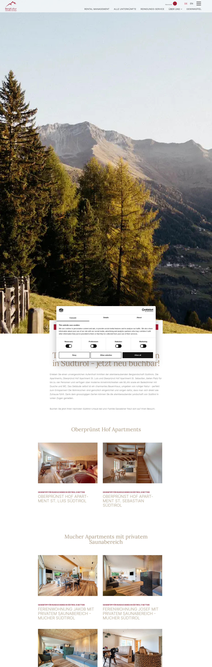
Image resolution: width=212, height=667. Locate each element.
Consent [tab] (73, 318)
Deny (74, 355)
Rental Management (96, 9)
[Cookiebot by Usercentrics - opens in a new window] (143, 310)
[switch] (93, 346)
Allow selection (106, 355)
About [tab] (139, 317)
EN (191, 3)
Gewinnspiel (193, 9)
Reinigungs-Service (152, 9)
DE (185, 3)
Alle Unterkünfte (125, 9)
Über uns (174, 9)
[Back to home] (11, 6)
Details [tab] (106, 317)
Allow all (137, 355)
